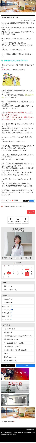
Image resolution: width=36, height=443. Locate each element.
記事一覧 (18, 221)
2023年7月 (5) (8, 302)
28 (27, 275)
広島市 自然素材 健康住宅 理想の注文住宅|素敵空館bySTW (18, 6)
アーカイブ (6, 295)
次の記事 (26, 219)
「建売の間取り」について (12, 346)
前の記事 (11, 219)
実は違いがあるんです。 (11, 360)
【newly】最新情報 (7, 421)
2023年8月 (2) (8, 299)
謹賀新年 (6, 353)
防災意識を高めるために (11, 339)
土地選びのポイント (10, 357)
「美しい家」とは (9, 329)
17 (8, 273)
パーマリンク (7, 200)
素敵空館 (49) (8, 286)
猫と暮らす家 (8, 332)
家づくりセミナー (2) (10, 289)
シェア (32, 200)
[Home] (2, 206)
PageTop (30, 212)
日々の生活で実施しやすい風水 (13, 343)
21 (27, 273)
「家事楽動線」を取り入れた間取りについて (17, 336)
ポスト (27, 200)
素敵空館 (15, 200)
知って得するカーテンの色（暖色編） (15, 350)
